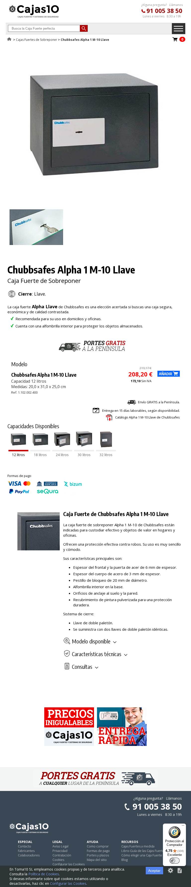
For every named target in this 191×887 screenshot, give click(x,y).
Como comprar (98, 846)
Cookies (58, 859)
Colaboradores (29, 855)
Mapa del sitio (97, 859)
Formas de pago (98, 850)
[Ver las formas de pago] (44, 492)
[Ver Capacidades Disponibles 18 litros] (40, 450)
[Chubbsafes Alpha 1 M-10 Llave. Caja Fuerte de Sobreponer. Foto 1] (93, 199)
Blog (124, 859)
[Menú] (183, 827)
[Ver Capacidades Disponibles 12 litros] (18, 450)
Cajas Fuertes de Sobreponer (36, 40)
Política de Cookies (43, 874)
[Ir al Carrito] (175, 41)
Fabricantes (26, 850)
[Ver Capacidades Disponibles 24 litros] (62, 450)
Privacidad (59, 850)
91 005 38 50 (164, 10)
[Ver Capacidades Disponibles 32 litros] (106, 450)
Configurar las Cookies (68, 864)
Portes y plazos (98, 855)
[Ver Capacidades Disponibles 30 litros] (84, 450)
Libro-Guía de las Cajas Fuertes (143, 850)
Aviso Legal (60, 846)
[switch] (175, 861)
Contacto (24, 846)
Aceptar (154, 871)
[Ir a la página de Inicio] (34, 17)
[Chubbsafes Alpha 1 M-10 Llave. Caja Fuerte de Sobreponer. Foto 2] (36, 250)
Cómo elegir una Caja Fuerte (141, 855)
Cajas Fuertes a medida (137, 846)
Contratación (61, 855)
